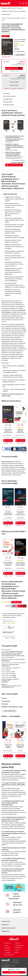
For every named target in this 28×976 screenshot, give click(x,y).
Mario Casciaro (17, 156)
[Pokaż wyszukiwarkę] (20, 3)
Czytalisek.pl (7, 952)
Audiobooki (5, 11)
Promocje (11, 11)
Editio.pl (6, 945)
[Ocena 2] (16, 45)
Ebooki (14, 8)
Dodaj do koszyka (15, 165)
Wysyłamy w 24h (14, 71)
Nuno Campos (14, 150)
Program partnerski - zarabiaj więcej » (14, 896)
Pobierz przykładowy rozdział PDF (10, 679)
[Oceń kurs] (6, 602)
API (13, 687)
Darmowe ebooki (6, 14)
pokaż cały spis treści (9, 711)
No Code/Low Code (16, 685)
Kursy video (20, 8)
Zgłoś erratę (5, 682)
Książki (9, 8)
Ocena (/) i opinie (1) (9, 96)
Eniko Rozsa (12, 750)
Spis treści (7, 102)
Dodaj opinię (16, 602)
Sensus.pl (18, 943)
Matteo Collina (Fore (17, 158)
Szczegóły (7, 99)
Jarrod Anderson (8, 568)
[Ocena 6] (23, 45)
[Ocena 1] (14, 45)
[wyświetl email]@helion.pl (10, 965)
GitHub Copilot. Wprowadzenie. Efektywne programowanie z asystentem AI (20, 747)
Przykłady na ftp (6, 680)
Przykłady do (8, 104)
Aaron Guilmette (21, 39)
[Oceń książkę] (19, 45)
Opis (6, 93)
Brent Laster (20, 750)
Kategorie (4, 8)
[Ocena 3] (18, 45)
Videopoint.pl (7, 950)
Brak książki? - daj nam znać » (18, 904)
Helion (23, 41)
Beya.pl (17, 950)
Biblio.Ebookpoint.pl (9, 954)
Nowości (16, 11)
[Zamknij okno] (24, 969)
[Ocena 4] (20, 45)
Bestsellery (23, 11)
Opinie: (16, 48)
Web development (6, 687)
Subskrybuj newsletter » (17, 911)
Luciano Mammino (9, 156)
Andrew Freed (6, 750)
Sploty (17, 952)
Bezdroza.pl (7, 947)
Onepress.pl (7, 943)
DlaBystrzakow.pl (19, 945)
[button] (25, 413)
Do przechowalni (14, 85)
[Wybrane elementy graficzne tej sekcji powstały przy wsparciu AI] (25, 452)
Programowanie (6, 685)
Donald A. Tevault (20, 568)
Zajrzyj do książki (6, 56)
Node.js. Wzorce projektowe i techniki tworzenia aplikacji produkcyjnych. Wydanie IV (13, 154)
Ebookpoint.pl (19, 947)
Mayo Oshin (8, 150)
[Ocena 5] (21, 45)
